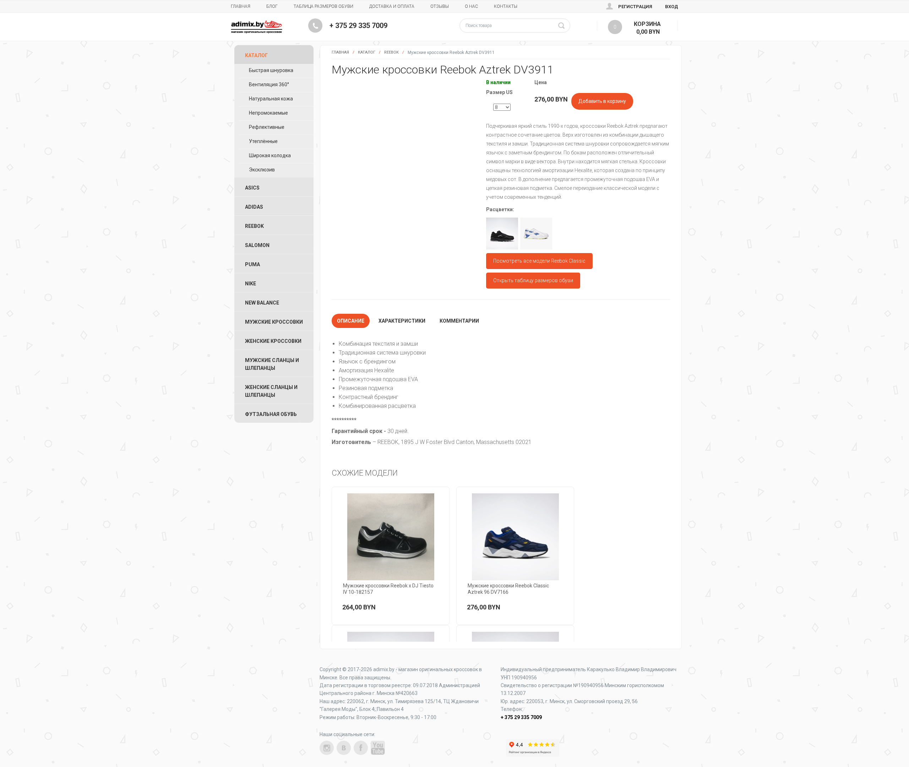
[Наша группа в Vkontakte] (344, 748)
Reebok (391, 52)
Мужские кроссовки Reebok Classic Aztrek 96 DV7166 (508, 589)
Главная (240, 6)
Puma (252, 264)
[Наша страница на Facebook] (361, 748)
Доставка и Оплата (391, 6)
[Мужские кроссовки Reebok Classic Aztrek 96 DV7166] (515, 536)
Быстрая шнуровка (271, 70)
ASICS (252, 188)
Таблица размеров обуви (323, 6)
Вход (671, 6)
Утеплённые (263, 141)
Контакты (505, 6)
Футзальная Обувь (271, 414)
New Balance (262, 303)
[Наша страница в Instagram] (327, 748)
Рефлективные (266, 127)
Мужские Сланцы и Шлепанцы (272, 364)
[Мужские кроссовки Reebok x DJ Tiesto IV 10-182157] (390, 536)
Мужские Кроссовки (274, 322)
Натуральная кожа (271, 99)
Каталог (366, 52)
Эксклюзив (262, 169)
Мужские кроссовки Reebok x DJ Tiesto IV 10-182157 (388, 589)
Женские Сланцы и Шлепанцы (271, 391)
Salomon (257, 245)
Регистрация (635, 6)
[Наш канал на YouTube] (378, 748)
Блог (272, 6)
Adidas (254, 207)
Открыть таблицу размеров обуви (533, 280)
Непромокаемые (268, 113)
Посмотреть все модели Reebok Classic (539, 261)
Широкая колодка (270, 155)
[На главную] (256, 26)
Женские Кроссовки (273, 341)
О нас (471, 6)
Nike (250, 283)
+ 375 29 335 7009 (358, 25)
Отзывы (439, 6)
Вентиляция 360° (269, 84)
